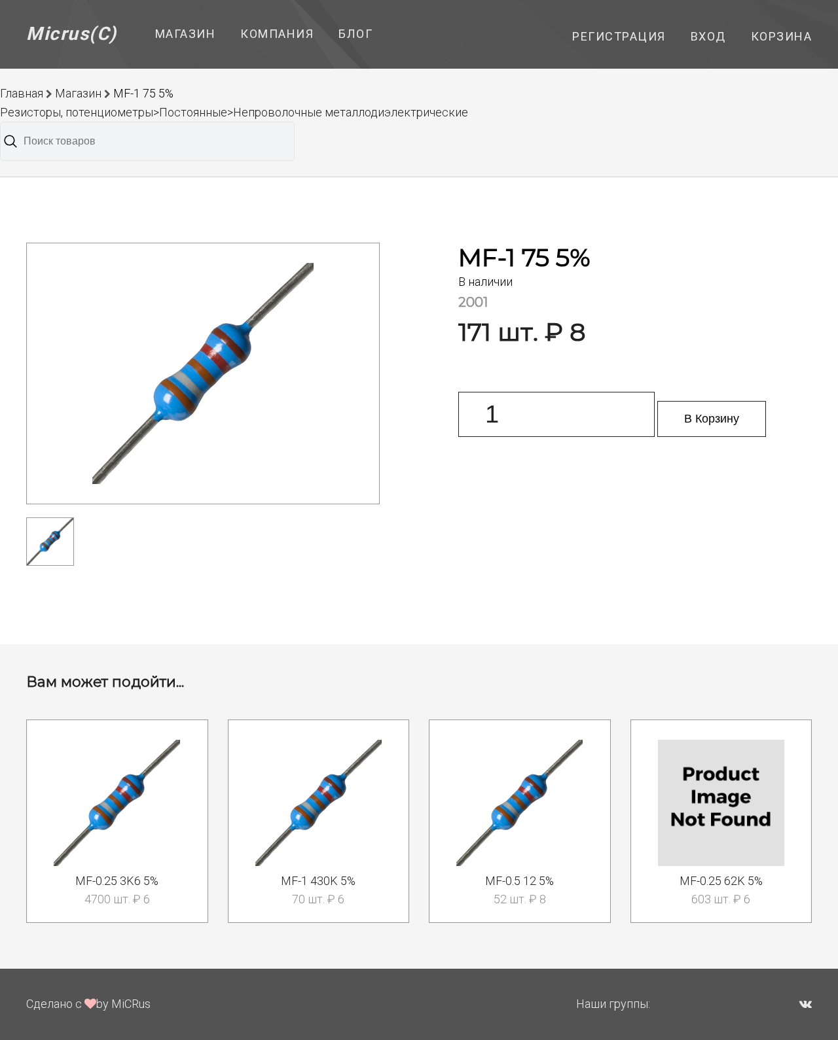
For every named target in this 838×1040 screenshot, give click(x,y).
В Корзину (711, 418)
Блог (355, 34)
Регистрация (619, 36)
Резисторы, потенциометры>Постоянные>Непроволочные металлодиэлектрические (234, 112)
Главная (21, 93)
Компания (277, 34)
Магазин (185, 34)
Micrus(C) (71, 33)
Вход (708, 36)
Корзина (781, 36)
